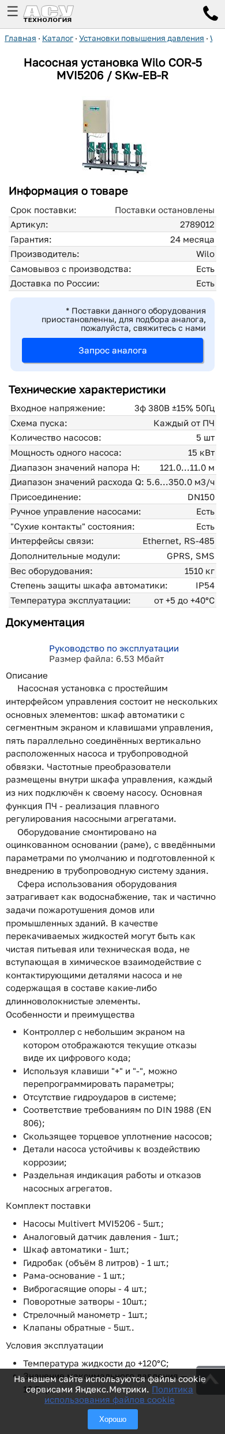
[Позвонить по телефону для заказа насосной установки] (210, 15)
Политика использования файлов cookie (118, 1394)
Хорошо (112, 1419)
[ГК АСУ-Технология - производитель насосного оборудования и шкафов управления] (61, 14)
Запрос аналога (112, 350)
